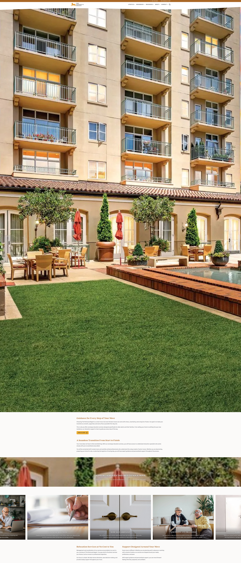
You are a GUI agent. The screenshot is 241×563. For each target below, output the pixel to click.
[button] (169, 4)
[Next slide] (152, 520)
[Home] (77, 6)
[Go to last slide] (89, 520)
